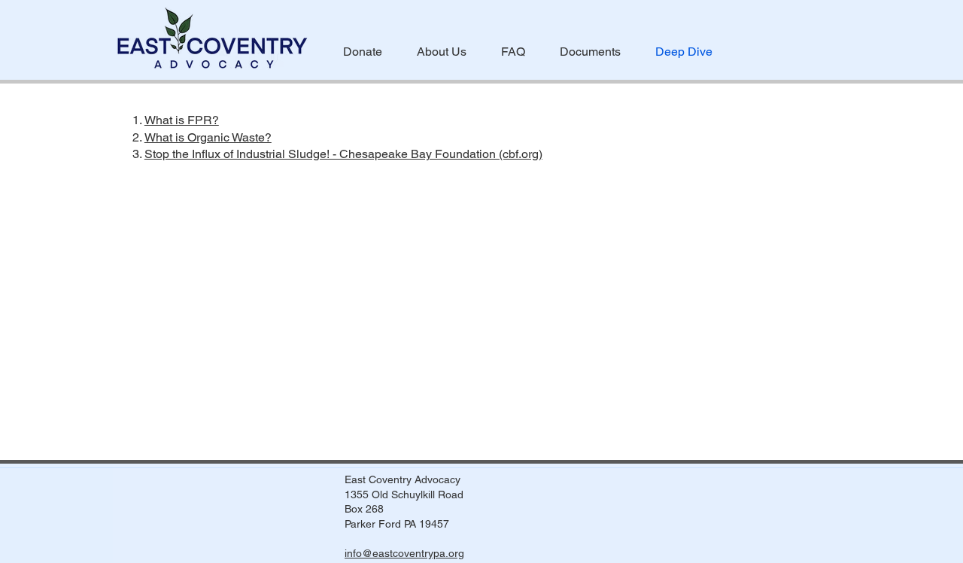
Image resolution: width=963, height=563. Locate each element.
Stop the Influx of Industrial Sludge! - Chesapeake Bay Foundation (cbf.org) (343, 154)
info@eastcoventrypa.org (404, 553)
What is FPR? (181, 120)
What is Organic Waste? (208, 137)
